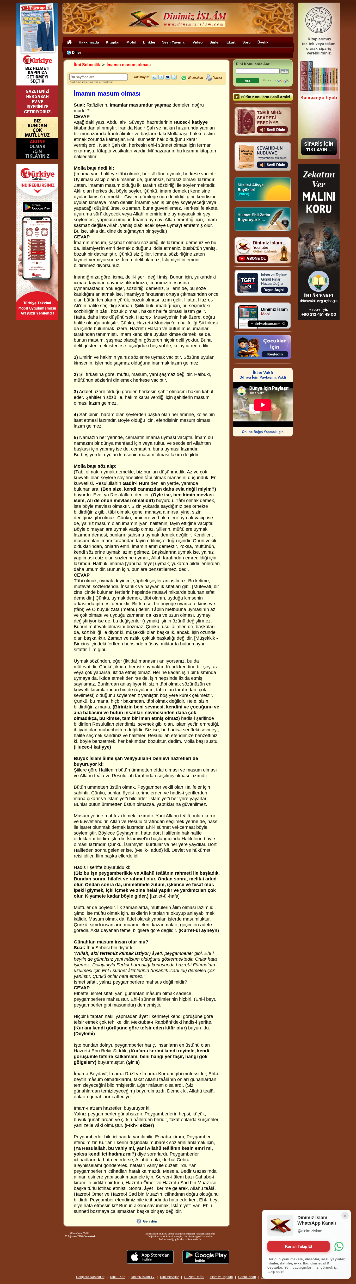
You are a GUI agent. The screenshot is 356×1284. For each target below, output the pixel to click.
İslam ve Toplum (221, 1277)
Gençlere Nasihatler (90, 1277)
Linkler (149, 42)
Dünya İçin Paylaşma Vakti (263, 375)
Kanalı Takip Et (298, 1246)
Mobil (131, 42)
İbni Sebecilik (87, 65)
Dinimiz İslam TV (143, 1277)
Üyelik (262, 42)
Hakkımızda (89, 42)
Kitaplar (113, 42)
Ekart (231, 42)
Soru (246, 42)
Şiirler (215, 42)
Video (198, 42)
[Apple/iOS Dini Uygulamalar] (150, 1262)
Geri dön (150, 1221)
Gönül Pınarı (247, 1277)
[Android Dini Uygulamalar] (205, 1262)
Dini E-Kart (117, 1277)
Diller (76, 52)
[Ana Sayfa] (69, 42)
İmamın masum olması (129, 65)
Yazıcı (217, 77)
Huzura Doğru (194, 1277)
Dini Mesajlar (169, 1277)
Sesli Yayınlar (174, 42)
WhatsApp (195, 77)
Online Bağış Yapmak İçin (263, 432)
